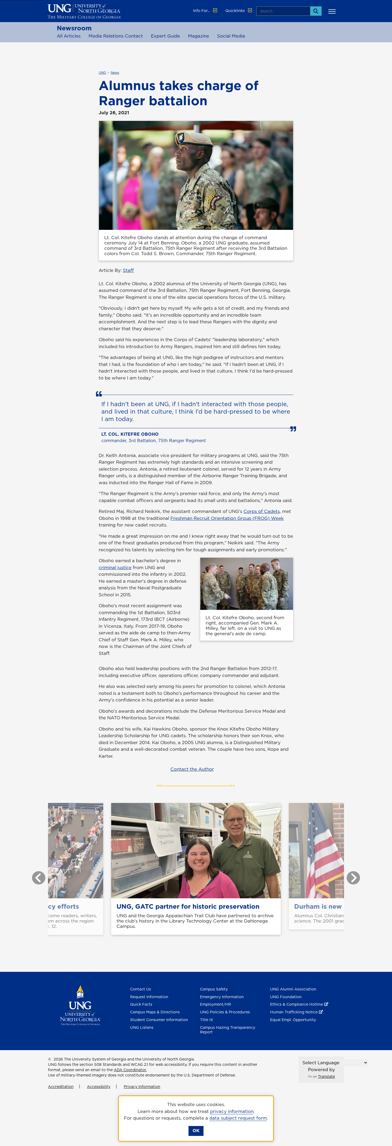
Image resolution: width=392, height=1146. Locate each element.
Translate (326, 1076)
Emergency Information (222, 997)
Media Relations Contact (116, 36)
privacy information (232, 1111)
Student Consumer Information (159, 1019)
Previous (34, 875)
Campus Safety (214, 989)
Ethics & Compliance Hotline (296, 1004)
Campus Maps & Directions (155, 1012)
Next (349, 875)
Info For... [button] (202, 10)
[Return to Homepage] (80, 1004)
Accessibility (98, 1086)
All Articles (69, 36)
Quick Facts (141, 1004)
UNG (102, 73)
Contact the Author (192, 769)
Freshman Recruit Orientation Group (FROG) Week (227, 518)
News (115, 73)
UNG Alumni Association (293, 989)
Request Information (149, 997)
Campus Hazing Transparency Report (227, 1030)
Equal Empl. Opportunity (293, 1019)
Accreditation (61, 1086)
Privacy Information (142, 1086)
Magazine (198, 36)
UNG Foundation (286, 997)
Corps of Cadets (261, 511)
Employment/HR (215, 1004)
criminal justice (115, 567)
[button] (333, 11)
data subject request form (238, 1118)
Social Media (231, 36)
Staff (128, 270)
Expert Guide (165, 36)
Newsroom (74, 27)
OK (196, 1130)
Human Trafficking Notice (294, 1012)
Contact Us (140, 989)
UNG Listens (141, 1027)
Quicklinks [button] (235, 10)
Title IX (206, 1019)
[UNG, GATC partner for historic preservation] (196, 850)
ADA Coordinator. (130, 1069)
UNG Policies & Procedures (225, 1012)
